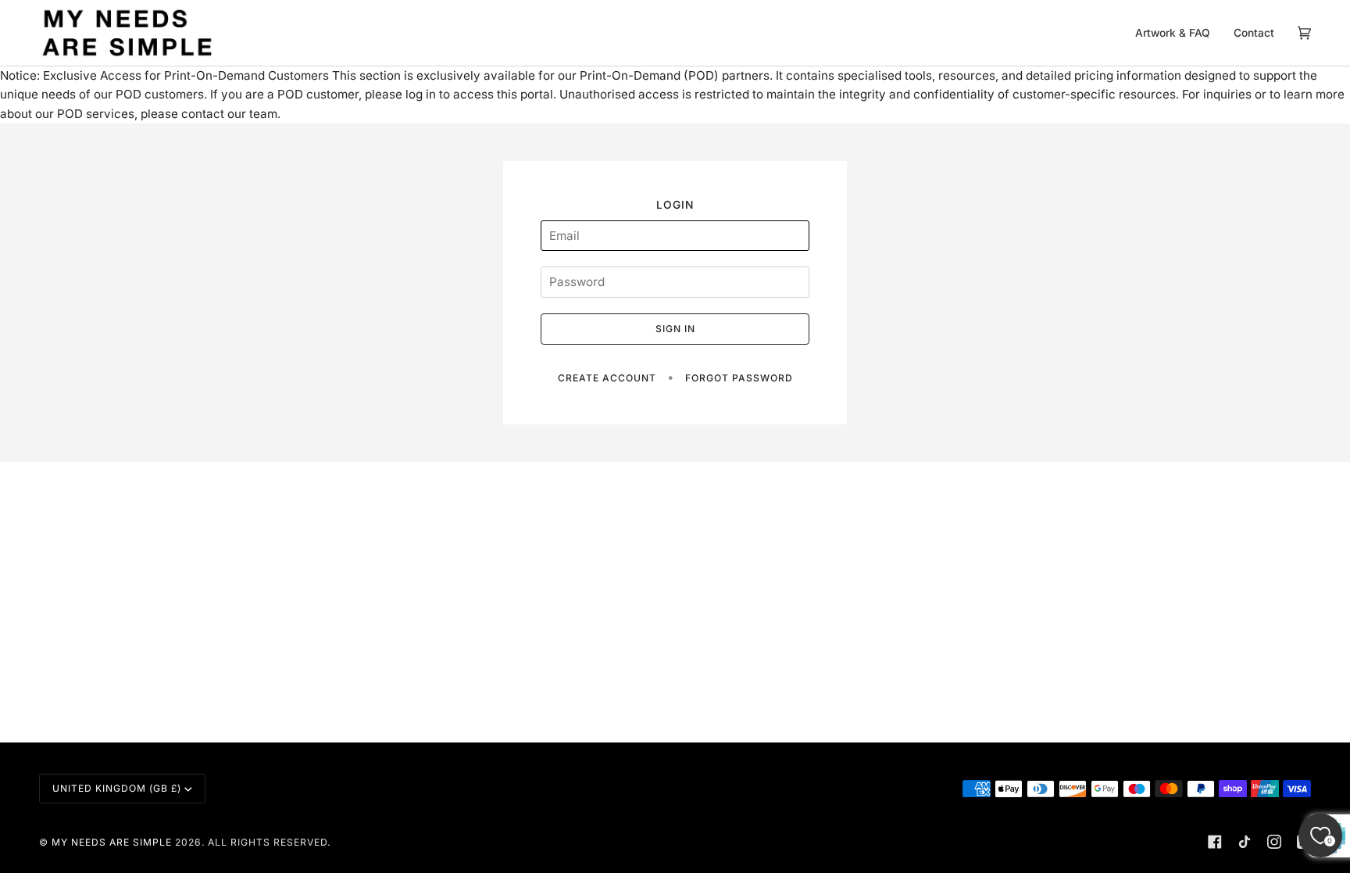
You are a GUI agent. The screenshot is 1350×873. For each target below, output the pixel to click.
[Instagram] (1274, 842)
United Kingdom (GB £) (116, 788)
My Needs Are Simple (112, 842)
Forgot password (739, 378)
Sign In (675, 329)
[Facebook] (1215, 842)
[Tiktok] (1245, 842)
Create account (607, 378)
